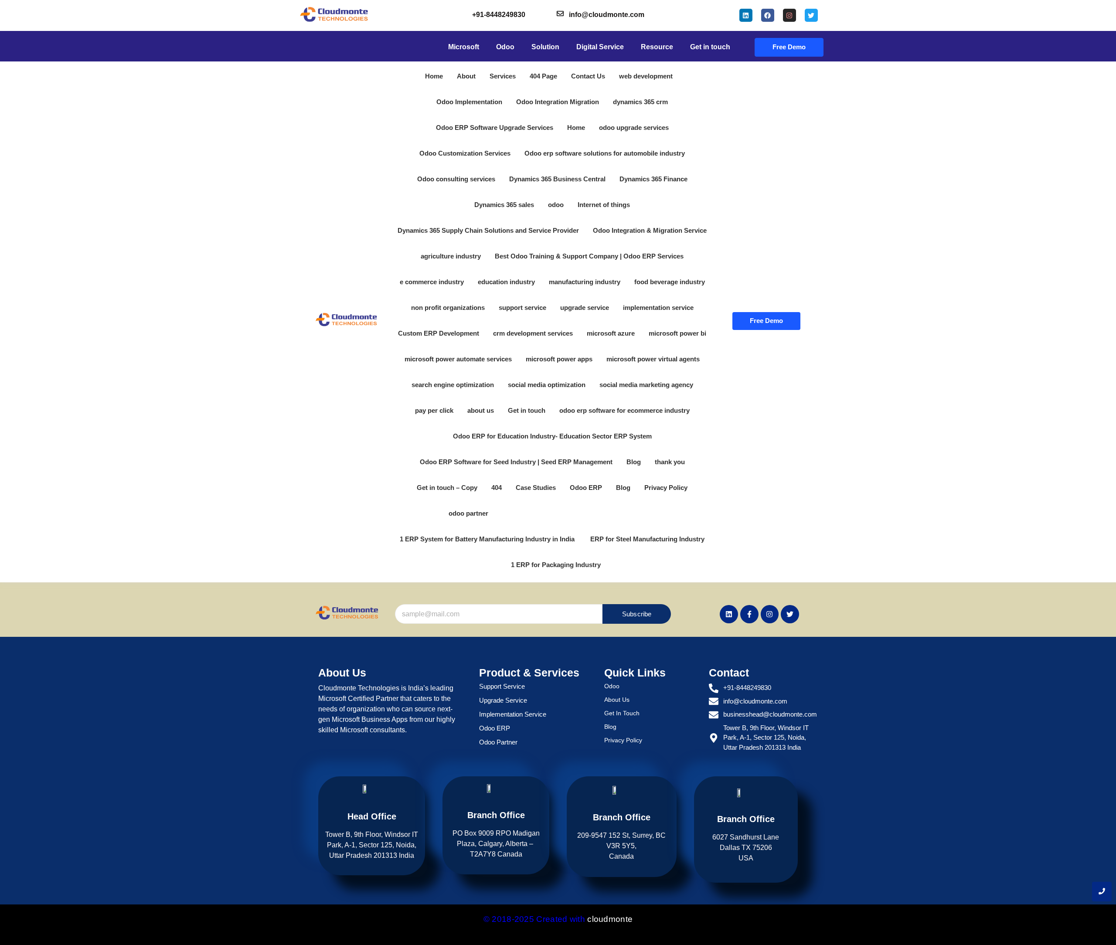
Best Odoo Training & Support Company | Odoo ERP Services (589, 256)
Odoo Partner (498, 742)
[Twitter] (811, 15)
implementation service (658, 307)
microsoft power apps (559, 359)
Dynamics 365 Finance (653, 179)
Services (503, 76)
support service (522, 307)
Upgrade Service (503, 700)
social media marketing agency (646, 384)
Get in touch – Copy (447, 487)
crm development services (533, 333)
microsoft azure (611, 333)
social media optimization (546, 384)
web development (646, 76)
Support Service (502, 686)
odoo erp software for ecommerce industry (624, 410)
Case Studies (536, 487)
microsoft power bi (677, 333)
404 (496, 487)
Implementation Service (512, 714)
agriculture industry (451, 256)
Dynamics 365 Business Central (557, 179)
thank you (670, 462)
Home (434, 76)
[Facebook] (767, 15)
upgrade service (584, 307)
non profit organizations (448, 307)
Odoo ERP (586, 487)
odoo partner (468, 513)
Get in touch (526, 410)
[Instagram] (789, 15)
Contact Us (588, 76)
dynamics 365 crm (640, 101)
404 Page (543, 76)
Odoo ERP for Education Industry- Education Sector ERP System (552, 436)
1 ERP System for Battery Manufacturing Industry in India (488, 539)
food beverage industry (669, 282)
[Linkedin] (745, 15)
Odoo (611, 686)
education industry (506, 282)
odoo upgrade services (634, 127)
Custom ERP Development (438, 333)
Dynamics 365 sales (504, 204)
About (466, 76)
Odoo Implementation (469, 101)
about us (480, 410)
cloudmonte (610, 919)
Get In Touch (622, 713)
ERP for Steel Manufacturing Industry (647, 539)
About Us (616, 699)
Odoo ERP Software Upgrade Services (494, 127)
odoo (556, 204)
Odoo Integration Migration (557, 101)
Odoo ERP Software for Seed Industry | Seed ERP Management (516, 462)
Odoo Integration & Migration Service (650, 230)
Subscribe (637, 614)
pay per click (434, 410)
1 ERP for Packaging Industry (556, 564)
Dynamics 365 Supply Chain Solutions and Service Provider (488, 230)
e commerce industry (432, 282)
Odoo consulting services (456, 179)
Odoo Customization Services (464, 153)
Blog (633, 462)
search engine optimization (453, 384)
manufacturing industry (584, 282)
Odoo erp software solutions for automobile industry (604, 153)
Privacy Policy (665, 487)
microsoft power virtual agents (653, 359)
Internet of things (604, 204)
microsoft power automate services (458, 359)
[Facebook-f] (749, 614)
